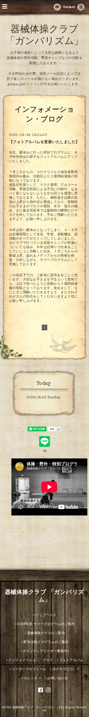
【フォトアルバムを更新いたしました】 (44, 142)
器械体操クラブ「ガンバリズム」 (34, 707)
